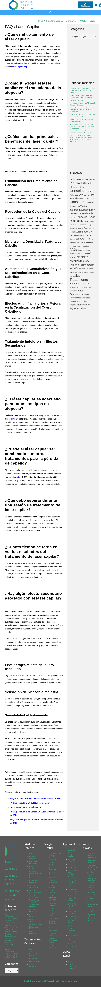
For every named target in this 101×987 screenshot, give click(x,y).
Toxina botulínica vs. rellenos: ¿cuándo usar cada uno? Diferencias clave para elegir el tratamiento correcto (82, 139)
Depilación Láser (75, 242)
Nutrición (85, 261)
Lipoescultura (84, 250)
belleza (74, 179)
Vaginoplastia (53, 918)
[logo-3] (11, 851)
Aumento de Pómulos (53, 882)
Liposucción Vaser (72, 851)
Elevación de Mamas (52, 922)
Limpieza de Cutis (33, 920)
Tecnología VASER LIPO (72, 861)
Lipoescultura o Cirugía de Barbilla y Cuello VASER (73, 883)
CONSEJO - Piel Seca (85, 198)
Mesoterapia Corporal (33, 882)
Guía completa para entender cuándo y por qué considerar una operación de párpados (83, 126)
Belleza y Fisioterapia (87, 180)
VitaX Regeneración (34, 965)
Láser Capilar (31, 950)
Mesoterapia (33, 959)
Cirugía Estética (51, 910)
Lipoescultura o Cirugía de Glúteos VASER (73, 919)
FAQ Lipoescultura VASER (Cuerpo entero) (30, 803)
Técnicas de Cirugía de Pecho (80, 100)
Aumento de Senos (52, 886)
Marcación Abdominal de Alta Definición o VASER (72, 929)
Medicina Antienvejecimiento (36, 872)
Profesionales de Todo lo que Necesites (92, 895)
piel (71, 276)
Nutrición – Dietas (89, 272)
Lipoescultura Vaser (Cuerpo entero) (73, 873)
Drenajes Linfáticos (32, 858)
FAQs (74, 249)
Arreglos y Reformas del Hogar (91, 874)
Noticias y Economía (90, 911)
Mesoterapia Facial (33, 915)
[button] (3, 5)
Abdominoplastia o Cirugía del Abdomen (55, 857)
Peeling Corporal (32, 933)
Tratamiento (79, 280)
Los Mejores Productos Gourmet (91, 881)
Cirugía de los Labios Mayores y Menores (52, 898)
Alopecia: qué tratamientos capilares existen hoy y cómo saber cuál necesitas (82, 90)
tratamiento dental (75, 287)
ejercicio (79, 246)
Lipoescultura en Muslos (73, 912)
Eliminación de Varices (33, 862)
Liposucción (86, 253)
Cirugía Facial (51, 914)
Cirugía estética (81, 183)
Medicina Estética (32, 877)
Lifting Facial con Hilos (33, 867)
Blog (8, 861)
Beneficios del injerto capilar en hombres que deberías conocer (81, 96)
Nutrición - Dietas (78, 268)
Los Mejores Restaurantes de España (92, 867)
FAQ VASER (72, 946)
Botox (31, 854)
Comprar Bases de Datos (90, 887)
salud (77, 275)
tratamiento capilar (79, 283)
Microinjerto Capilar (33, 955)
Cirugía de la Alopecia (52, 935)
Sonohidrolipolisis (35, 924)
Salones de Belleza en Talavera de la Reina (91, 917)
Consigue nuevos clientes (11, 880)
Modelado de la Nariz (33, 911)
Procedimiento (73, 867)
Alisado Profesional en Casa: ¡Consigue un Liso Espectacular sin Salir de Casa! (81, 110)
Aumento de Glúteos (52, 863)
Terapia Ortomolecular (34, 896)
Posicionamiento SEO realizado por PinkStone (50, 981)
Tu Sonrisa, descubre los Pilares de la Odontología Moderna (83, 104)
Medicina (73, 257)
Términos (71, 961)
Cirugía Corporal (52, 891)
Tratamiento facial (86, 287)
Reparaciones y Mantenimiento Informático (92, 904)
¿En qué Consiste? (71, 856)
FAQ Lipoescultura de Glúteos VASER (27, 807)
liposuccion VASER (75, 253)
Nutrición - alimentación (82, 264)
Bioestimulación (35, 962)
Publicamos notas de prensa (12, 895)
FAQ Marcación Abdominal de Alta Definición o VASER (35, 798)
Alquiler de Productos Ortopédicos (91, 856)
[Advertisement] (83, 156)
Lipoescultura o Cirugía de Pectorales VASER (73, 892)
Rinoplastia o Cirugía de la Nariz (53, 940)
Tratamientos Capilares (80, 298)
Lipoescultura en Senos (73, 899)
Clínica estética (78, 187)
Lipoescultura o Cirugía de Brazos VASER (73, 906)
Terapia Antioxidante (33, 887)
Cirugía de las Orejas (52, 946)
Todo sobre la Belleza (91, 862)
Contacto (11, 868)
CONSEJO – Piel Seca (84, 239)
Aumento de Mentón (52, 868)
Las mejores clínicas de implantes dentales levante (81, 120)
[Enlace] (96, 5)
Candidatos (72, 864)
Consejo (76, 191)
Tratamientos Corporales (34, 901)
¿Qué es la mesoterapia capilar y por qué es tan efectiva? (82, 115)
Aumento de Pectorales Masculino (52, 875)
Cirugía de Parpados (52, 905)
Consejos (77, 202)
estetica (86, 246)
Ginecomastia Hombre (53, 927)
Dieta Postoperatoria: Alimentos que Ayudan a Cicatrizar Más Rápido (82, 132)
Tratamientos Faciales (34, 906)
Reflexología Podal (33, 928)
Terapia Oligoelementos (35, 891)
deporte (82, 242)
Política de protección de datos (72, 966)
